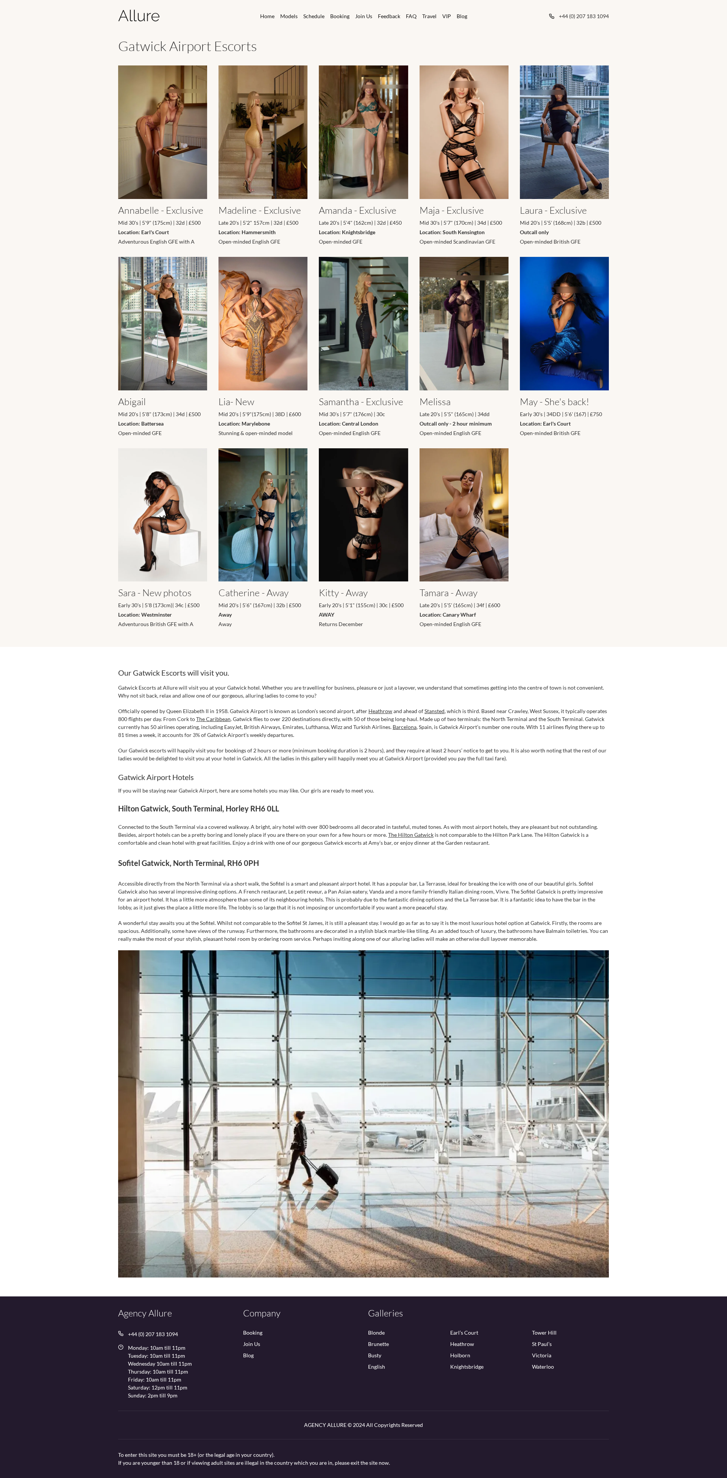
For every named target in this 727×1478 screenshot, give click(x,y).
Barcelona (405, 727)
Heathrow (380, 711)
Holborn (460, 1355)
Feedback (389, 16)
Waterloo (543, 1367)
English (376, 1367)
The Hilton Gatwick (411, 834)
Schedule (313, 16)
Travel (429, 16)
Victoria (541, 1355)
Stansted (434, 711)
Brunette (378, 1344)
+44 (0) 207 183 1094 (584, 16)
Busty (374, 1355)
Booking (339, 16)
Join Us (363, 16)
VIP (446, 16)
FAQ (411, 16)
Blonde (376, 1333)
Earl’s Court (464, 1333)
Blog (462, 16)
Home (267, 16)
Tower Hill (544, 1333)
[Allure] (139, 15)
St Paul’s (542, 1344)
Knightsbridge (467, 1367)
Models (289, 16)
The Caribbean (213, 719)
